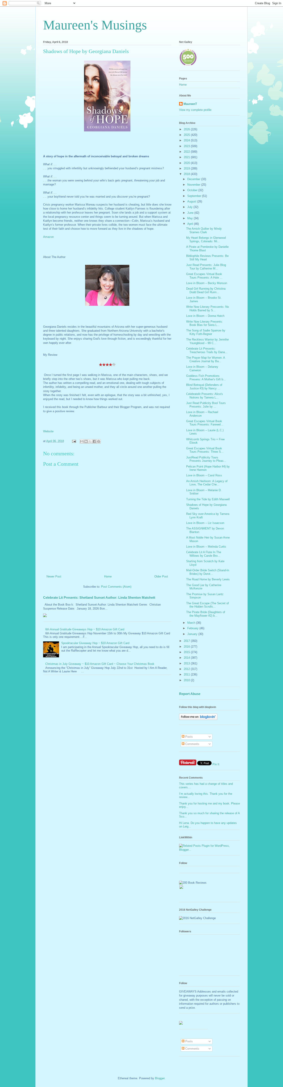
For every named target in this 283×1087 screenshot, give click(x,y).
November (194, 184)
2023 (187, 146)
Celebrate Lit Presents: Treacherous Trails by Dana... (207, 350)
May (190, 218)
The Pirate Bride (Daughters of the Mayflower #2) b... (205, 613)
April (190, 223)
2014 (187, 657)
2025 (187, 135)
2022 (187, 151)
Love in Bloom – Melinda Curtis (206, 546)
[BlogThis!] (86, 441)
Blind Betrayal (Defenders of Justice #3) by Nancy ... (204, 386)
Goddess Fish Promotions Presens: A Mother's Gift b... (206, 377)
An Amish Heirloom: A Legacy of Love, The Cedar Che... (207, 482)
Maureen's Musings (95, 25)
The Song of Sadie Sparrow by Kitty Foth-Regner (205, 332)
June (190, 212)
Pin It (215, 764)
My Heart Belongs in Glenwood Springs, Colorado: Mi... (206, 239)
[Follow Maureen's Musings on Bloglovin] (198, 719)
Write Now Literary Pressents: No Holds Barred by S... (207, 308)
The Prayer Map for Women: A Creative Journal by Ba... (205, 359)
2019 (187, 168)
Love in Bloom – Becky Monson (206, 283)
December (194, 179)
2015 (187, 652)
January (192, 634)
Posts (188, 736)
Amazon (48, 237)
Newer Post (53, 576)
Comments (191, 744)
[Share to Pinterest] (98, 441)
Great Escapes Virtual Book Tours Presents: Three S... (205, 450)
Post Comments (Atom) (116, 586)
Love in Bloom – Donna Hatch (205, 315)
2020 (187, 163)
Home (108, 576)
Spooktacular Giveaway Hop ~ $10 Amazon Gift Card (95, 643)
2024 (187, 140)
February (193, 628)
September (194, 196)
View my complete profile (195, 110)
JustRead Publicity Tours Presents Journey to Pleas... (206, 459)
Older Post (161, 576)
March (191, 622)
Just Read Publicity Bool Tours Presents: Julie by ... (206, 404)
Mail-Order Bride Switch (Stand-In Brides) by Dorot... (207, 572)
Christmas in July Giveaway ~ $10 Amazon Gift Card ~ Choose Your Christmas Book (99, 664)
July (190, 207)
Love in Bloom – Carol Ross (204, 475)
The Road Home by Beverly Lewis (208, 579)
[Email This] (82, 441)
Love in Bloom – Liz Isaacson (205, 523)
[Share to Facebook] (94, 441)
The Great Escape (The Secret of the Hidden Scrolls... (207, 605)
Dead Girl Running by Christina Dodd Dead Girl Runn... (206, 290)
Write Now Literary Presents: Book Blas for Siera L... (204, 323)
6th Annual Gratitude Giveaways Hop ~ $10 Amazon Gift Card (84, 629)
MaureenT (190, 104)
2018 (187, 174)
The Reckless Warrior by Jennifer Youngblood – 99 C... (207, 341)
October (192, 190)
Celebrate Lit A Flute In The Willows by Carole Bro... (203, 553)
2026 (187, 129)
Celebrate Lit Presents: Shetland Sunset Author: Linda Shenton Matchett (99, 597)
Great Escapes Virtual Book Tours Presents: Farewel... (204, 422)
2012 (187, 669)
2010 (187, 680)
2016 (187, 646)
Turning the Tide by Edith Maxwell (208, 499)
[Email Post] (74, 441)
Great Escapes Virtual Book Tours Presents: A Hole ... (204, 275)
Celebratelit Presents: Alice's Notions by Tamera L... (204, 395)
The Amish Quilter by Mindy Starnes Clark (204, 230)
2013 (187, 663)
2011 (187, 674)
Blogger (159, 1078)
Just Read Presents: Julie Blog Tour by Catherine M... (206, 266)
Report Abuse (189, 694)
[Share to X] (90, 441)
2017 (187, 641)
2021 (187, 157)
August (192, 201)
